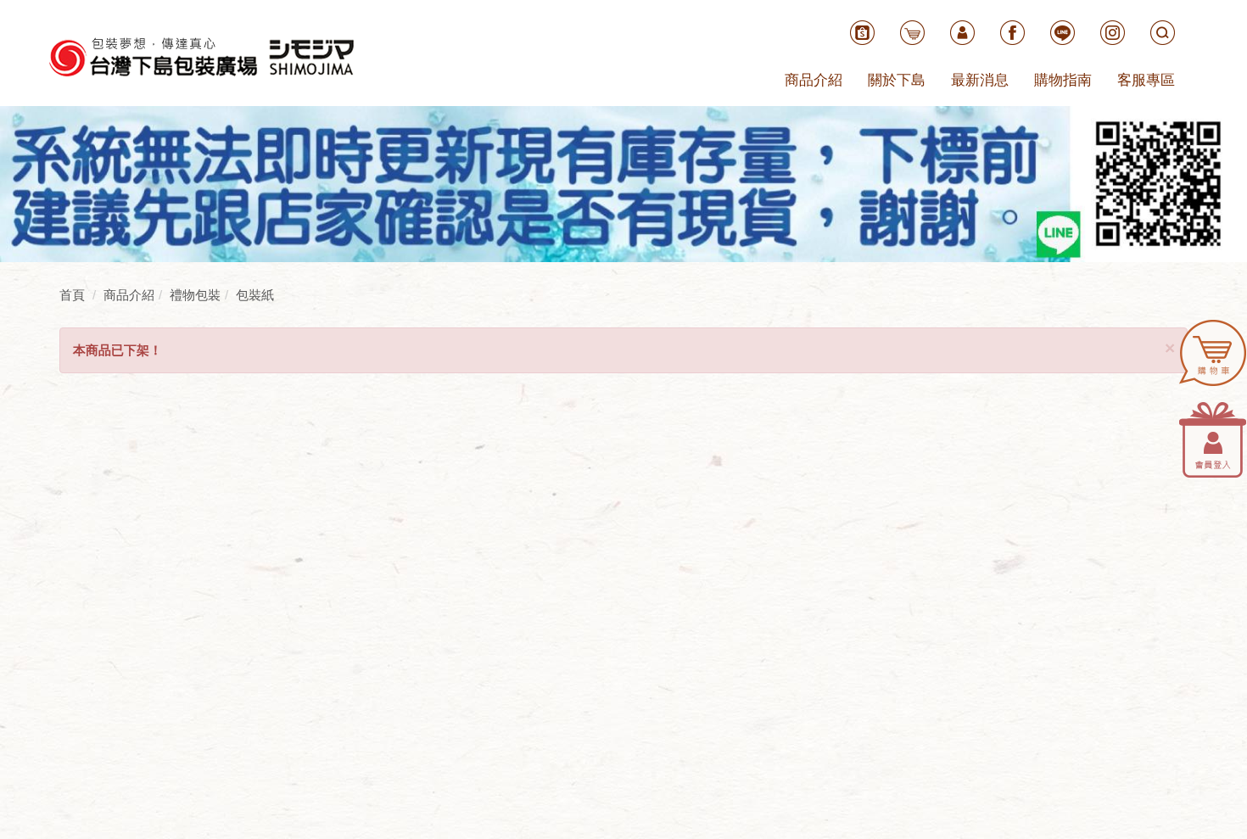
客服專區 (1146, 80)
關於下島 (896, 80)
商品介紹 (813, 80)
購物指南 (1063, 80)
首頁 (72, 295)
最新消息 (980, 80)
